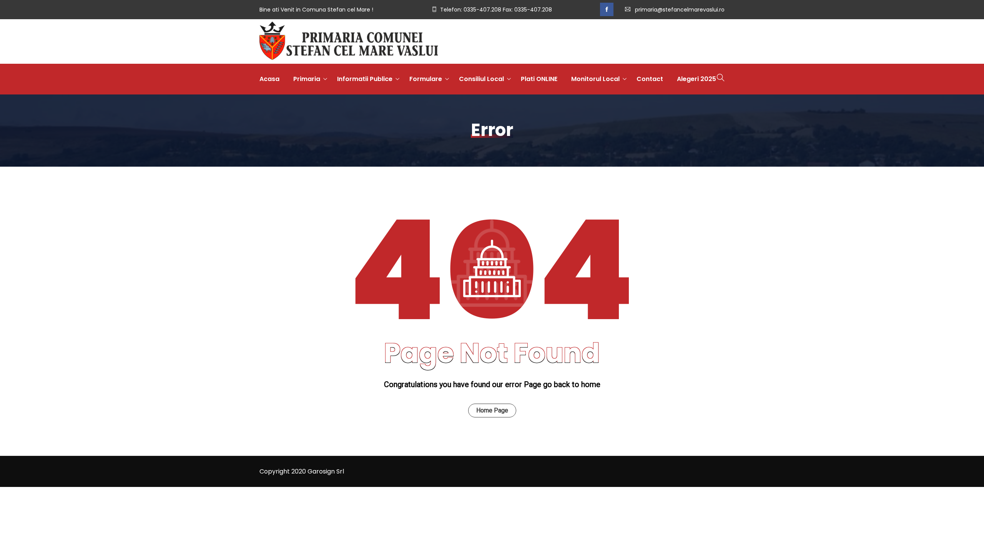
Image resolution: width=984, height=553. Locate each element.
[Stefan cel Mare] (348, 41)
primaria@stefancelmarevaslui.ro (680, 9)
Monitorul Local (595, 79)
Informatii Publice (364, 79)
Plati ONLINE (539, 79)
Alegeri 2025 (696, 79)
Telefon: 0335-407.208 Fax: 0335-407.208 (496, 9)
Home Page (492, 410)
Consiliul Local (481, 79)
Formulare (425, 79)
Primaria (306, 79)
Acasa (269, 79)
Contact (650, 79)
